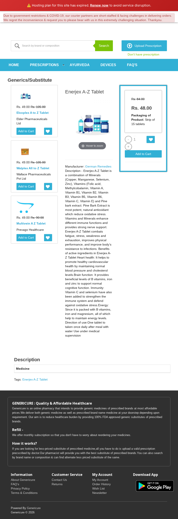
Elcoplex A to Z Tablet (32, 112)
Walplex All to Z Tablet (32, 168)
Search (104, 45)
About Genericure (23, 480)
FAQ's (132, 65)
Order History (101, 484)
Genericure (34, 508)
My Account (100, 480)
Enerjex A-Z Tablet (35, 379)
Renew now (99, 5)
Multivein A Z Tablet (31, 223)
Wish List (98, 488)
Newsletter (99, 493)
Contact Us (59, 480)
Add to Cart (26, 131)
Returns (57, 484)
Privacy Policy (20, 488)
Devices (108, 65)
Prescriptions (44, 65)
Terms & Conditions (24, 493)
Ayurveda (80, 65)
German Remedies (98, 166)
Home (14, 65)
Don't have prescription (143, 54)
